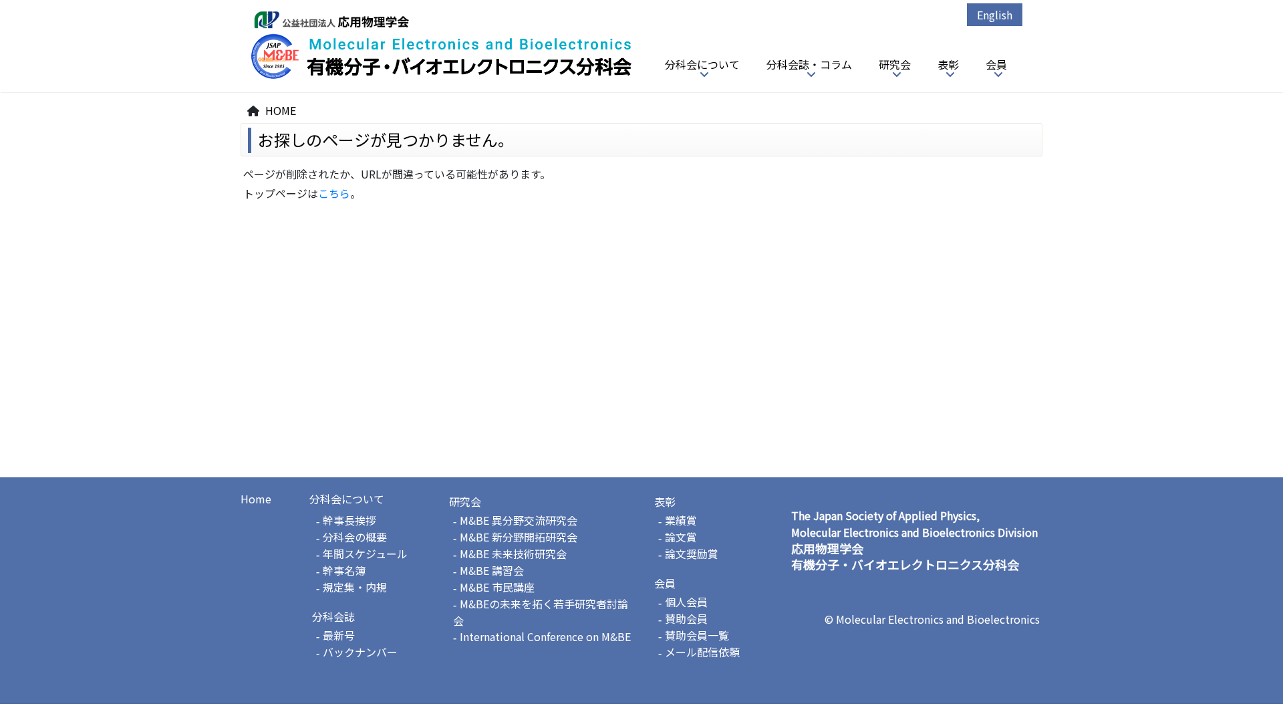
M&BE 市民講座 (497, 587)
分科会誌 (333, 616)
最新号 (339, 635)
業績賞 (681, 520)
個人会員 (686, 602)
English (994, 15)
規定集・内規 (355, 587)
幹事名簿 (344, 570)
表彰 (948, 64)
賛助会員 (686, 618)
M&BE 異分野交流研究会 (518, 520)
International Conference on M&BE (545, 636)
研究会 (895, 64)
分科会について (702, 64)
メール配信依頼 (702, 652)
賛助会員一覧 (697, 635)
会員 (996, 64)
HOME (280, 110)
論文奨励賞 (691, 554)
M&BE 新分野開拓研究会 (518, 537)
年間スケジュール (365, 554)
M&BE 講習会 (492, 570)
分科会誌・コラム (809, 64)
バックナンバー (360, 652)
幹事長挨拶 (349, 520)
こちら (334, 193)
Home (256, 499)
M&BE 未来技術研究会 (513, 554)
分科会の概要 (355, 537)
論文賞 (681, 537)
